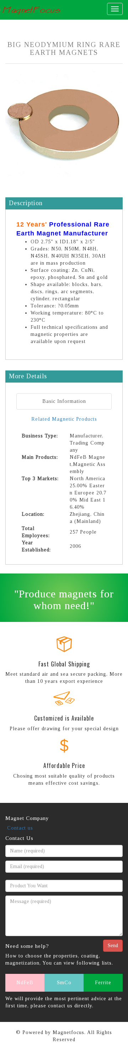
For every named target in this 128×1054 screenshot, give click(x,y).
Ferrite (103, 982)
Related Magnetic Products (64, 419)
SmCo (64, 982)
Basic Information (64, 401)
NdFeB (24, 982)
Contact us (20, 828)
